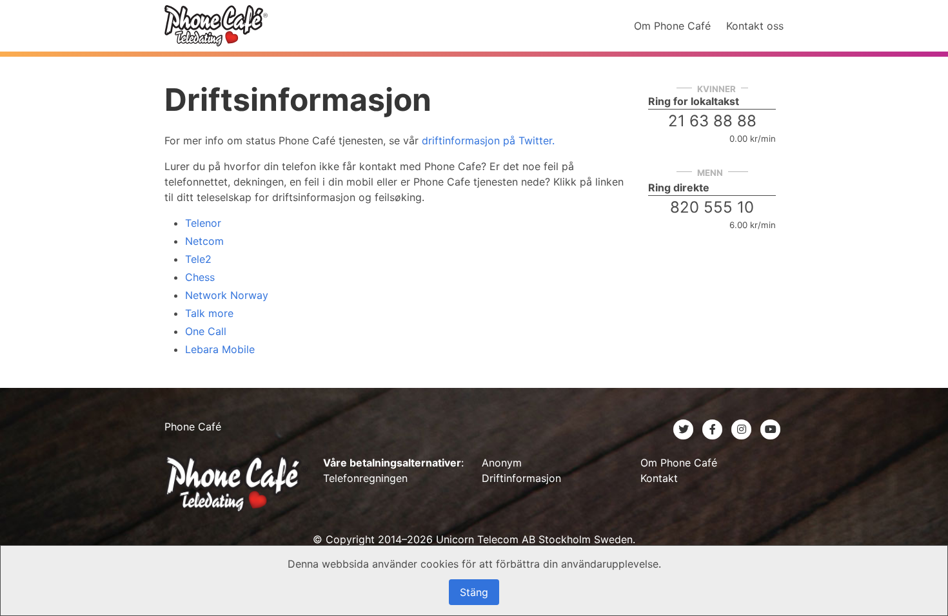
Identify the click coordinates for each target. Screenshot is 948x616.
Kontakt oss (755, 25)
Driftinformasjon (521, 478)
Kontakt (659, 478)
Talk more (209, 313)
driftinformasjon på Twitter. (488, 140)
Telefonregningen (365, 478)
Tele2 (198, 259)
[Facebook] (714, 427)
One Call (205, 331)
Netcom (204, 241)
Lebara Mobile (220, 349)
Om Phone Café (672, 25)
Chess (200, 277)
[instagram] (743, 427)
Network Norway (226, 295)
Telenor (203, 223)
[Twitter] (685, 427)
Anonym (502, 462)
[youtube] (771, 427)
